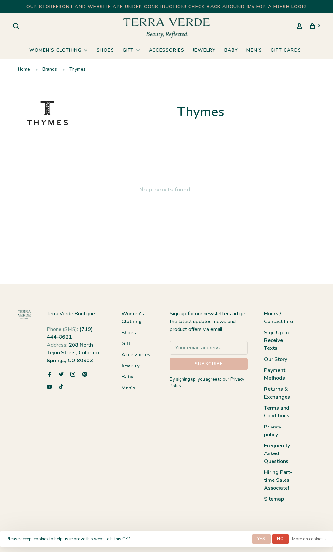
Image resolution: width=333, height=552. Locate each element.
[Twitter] (61, 374)
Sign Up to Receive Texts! (276, 340)
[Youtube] (49, 387)
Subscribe (209, 364)
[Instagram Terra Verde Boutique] (72, 374)
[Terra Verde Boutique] (24, 314)
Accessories (166, 50)
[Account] (300, 27)
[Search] (17, 27)
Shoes (105, 50)
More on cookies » (309, 539)
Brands (49, 69)
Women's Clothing (55, 50)
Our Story (275, 359)
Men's (254, 50)
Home (24, 69)
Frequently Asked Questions (277, 453)
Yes (261, 538)
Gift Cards (286, 50)
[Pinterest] (84, 374)
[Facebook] (49, 374)
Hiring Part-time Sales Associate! (278, 480)
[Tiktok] (61, 387)
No (280, 538)
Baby (231, 50)
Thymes (77, 69)
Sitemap (274, 499)
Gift (128, 50)
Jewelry (204, 50)
